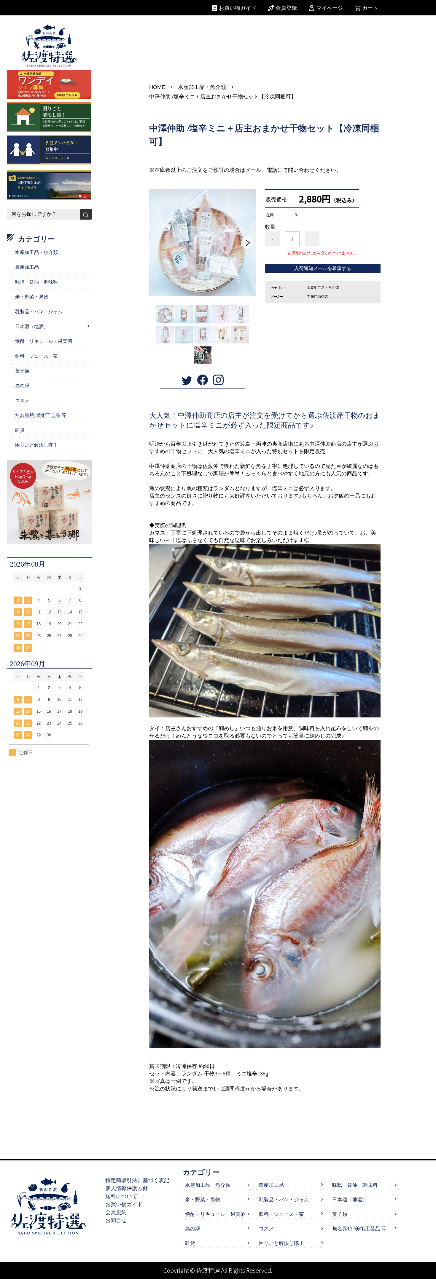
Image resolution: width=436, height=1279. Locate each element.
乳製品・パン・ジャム (39, 311)
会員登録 (286, 8)
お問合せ (116, 1220)
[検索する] (86, 214)
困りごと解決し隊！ (36, 444)
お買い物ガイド (237, 8)
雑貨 (20, 430)
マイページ (329, 8)
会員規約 (116, 1212)
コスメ (22, 400)
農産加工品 (27, 267)
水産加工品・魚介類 (202, 87)
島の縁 (22, 385)
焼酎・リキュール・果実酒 (43, 341)
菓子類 (22, 370)
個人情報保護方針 (126, 1188)
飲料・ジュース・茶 (36, 356)
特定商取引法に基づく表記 (137, 1180)
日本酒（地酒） (31, 326)
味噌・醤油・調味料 (36, 281)
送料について (121, 1196)
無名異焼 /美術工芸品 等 (40, 415)
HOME (157, 87)
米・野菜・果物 (31, 296)
